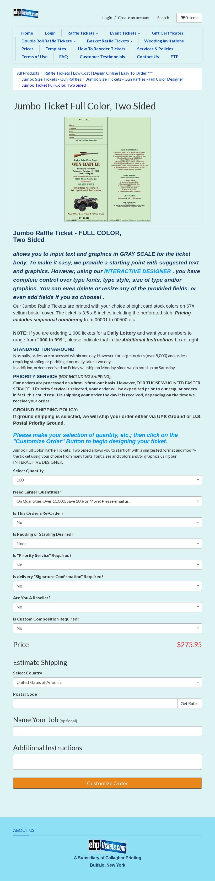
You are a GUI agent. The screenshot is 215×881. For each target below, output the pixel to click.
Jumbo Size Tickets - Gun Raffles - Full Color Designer (134, 78)
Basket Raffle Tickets (108, 40)
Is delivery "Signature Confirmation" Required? (58, 576)
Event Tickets (123, 32)
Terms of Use (34, 56)
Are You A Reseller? (32, 597)
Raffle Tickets (81, 32)
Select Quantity (28, 470)
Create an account (134, 17)
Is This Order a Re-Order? (38, 513)
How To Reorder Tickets (101, 48)
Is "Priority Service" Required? (42, 555)
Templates (55, 48)
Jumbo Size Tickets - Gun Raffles (51, 78)
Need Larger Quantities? (37, 491)
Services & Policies (155, 48)
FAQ (63, 56)
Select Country (27, 672)
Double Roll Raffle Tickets (47, 40)
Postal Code (25, 693)
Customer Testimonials (102, 56)
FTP (175, 56)
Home (27, 32)
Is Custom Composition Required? (46, 618)
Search (163, 17)
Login (107, 17)
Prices (28, 48)
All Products (28, 72)
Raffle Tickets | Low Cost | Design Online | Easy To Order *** (98, 72)
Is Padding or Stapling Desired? (43, 533)
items (191, 17)
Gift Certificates (168, 32)
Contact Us (148, 56)
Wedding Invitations (164, 40)
